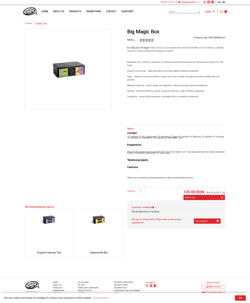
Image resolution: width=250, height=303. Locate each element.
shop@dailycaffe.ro (189, 2)
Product (28, 23)
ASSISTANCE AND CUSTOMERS (127, 291)
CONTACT (111, 11)
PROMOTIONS (93, 11)
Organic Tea (41, 23)
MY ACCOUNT (83, 282)
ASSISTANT (127, 11)
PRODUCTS (75, 11)
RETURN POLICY (120, 288)
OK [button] (240, 298)
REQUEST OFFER (121, 285)
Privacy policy (84, 291)
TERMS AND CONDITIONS (87, 288)
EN (223, 2)
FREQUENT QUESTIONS (123, 282)
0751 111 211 (168, 2)
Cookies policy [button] (100, 298)
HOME (45, 11)
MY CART (81, 285)
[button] (207, 221)
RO (219, 2)
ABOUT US (58, 11)
